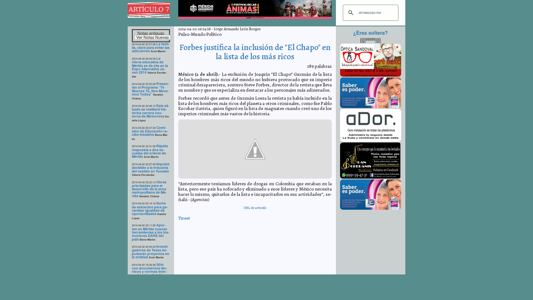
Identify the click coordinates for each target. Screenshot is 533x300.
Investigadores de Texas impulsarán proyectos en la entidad (150, 251)
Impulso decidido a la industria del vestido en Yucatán (151, 167)
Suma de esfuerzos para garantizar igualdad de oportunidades (150, 208)
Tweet (184, 218)
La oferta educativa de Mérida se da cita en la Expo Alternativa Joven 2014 (150, 65)
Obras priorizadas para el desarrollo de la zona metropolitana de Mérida (149, 188)
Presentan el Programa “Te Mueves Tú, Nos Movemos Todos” (150, 89)
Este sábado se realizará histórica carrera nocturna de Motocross (150, 111)
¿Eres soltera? (370, 32)
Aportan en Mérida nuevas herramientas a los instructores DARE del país (150, 231)
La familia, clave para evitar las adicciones (151, 47)
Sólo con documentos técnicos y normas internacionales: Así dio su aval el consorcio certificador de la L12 (150, 273)
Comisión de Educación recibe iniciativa (150, 131)
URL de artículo (254, 207)
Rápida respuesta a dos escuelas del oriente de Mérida (150, 151)
